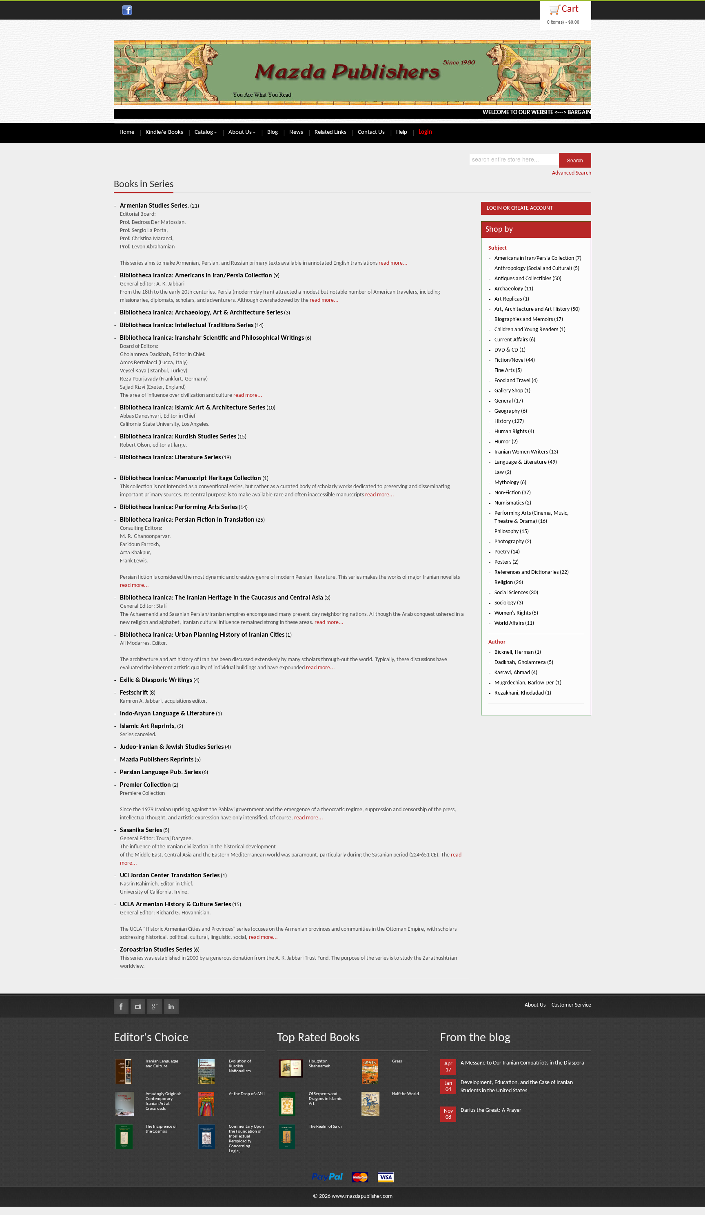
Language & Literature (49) (525, 462)
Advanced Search (571, 173)
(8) (137, 693)
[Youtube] (138, 1006)
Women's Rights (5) (516, 613)
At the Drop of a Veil (247, 1094)
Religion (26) (508, 583)
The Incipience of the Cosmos (161, 1129)
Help (401, 132)
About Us (240, 132)
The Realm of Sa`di (325, 1126)
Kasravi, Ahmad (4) (515, 673)
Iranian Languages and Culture (162, 1064)
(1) (194, 479)
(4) (160, 680)
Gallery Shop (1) (512, 391)
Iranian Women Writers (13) (526, 452)
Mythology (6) (510, 483)
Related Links (330, 132)
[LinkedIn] (171, 1006)
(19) (175, 458)
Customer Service (571, 1005)
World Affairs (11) (514, 623)
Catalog (204, 132)
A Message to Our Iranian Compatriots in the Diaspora (522, 1063)
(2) (151, 727)
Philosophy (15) (511, 532)
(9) (199, 276)
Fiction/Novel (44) (514, 360)
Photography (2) (512, 542)
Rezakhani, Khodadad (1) (522, 693)
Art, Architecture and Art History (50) (537, 309)
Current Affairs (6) (514, 340)
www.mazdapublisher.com (362, 1196)
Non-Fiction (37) (512, 493)
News (296, 132)
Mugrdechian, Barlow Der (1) (527, 683)
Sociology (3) (508, 603)
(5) (160, 760)
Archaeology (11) (513, 289)
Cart (570, 9)
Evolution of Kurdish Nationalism (240, 1066)
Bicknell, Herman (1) (517, 652)
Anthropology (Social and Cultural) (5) (536, 269)
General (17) (508, 401)
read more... (392, 263)
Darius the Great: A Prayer (491, 1110)
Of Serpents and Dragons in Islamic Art (325, 1099)
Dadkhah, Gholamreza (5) (523, 663)
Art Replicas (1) (511, 299)
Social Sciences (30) (516, 593)
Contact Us (371, 132)
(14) (192, 326)
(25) (192, 520)
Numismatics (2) (512, 503)
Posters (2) (506, 562)
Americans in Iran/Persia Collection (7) (537, 258)
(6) (215, 338)
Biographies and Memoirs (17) (528, 319)
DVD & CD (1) (509, 350)
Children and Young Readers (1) (529, 330)
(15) (183, 437)
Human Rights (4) (514, 432)
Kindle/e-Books (164, 132)
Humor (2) (506, 442)
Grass (397, 1061)
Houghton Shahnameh (319, 1064)
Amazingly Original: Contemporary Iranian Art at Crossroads (163, 1101)
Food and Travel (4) (516, 381)
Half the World (405, 1094)
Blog (272, 132)
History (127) (509, 421)
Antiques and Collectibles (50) (527, 279)
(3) (205, 313)
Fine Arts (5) (508, 370)
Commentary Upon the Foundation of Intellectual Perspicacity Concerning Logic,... (246, 1138)
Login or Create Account (520, 208)
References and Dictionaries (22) (531, 572)
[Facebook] (121, 1006)
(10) (197, 408)
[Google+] (154, 1006)
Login (425, 132)
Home (127, 132)
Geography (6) (510, 411)
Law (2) (502, 472)
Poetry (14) (507, 552)
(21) (159, 206)
